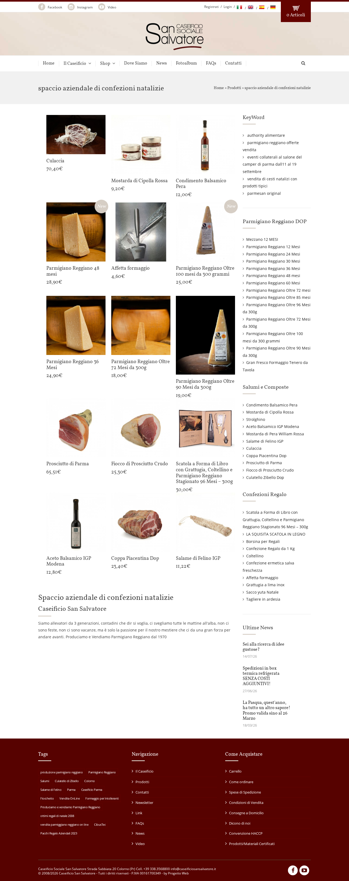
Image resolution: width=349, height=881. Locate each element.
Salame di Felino (50, 790)
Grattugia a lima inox (265, 584)
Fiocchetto (47, 798)
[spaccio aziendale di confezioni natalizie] (175, 47)
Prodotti (234, 88)
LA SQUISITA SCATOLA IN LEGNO (275, 534)
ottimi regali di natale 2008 (57, 816)
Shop (105, 63)
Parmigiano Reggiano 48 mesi (273, 275)
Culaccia (253, 448)
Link (139, 812)
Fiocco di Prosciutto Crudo (270, 470)
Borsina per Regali (263, 541)
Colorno (89, 781)
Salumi (44, 781)
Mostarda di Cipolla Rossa (270, 412)
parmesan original (264, 193)
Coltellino (254, 555)
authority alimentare (266, 135)
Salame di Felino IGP (264, 441)
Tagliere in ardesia (263, 599)
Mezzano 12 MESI (262, 239)
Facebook (54, 7)
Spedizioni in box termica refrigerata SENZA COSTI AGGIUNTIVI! (261, 676)
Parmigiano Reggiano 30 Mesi (273, 261)
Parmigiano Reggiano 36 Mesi (273, 268)
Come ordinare (241, 781)
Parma (71, 790)
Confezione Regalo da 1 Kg (270, 548)
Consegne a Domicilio (246, 812)
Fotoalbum (186, 63)
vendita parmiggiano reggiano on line (64, 824)
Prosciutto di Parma (264, 462)
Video (111, 7)
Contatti (233, 63)
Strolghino (255, 419)
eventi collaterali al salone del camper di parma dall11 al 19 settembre (272, 164)
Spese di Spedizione (245, 792)
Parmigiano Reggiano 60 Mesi (273, 282)
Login (228, 6)
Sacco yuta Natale (262, 592)
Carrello (235, 771)
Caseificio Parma (91, 790)
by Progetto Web (176, 873)
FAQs (211, 63)
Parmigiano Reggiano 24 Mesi (273, 254)
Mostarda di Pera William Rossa (275, 433)
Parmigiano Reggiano (102, 772)
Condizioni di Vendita (246, 802)
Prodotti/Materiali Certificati (252, 843)
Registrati (211, 6)
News (161, 63)
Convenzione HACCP (246, 833)
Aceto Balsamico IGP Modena (272, 426)
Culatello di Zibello (67, 781)
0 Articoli (296, 15)
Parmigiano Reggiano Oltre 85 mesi (278, 297)
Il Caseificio (75, 63)
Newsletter (144, 802)
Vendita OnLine (69, 798)
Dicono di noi (239, 823)
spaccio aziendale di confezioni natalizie (278, 88)
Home (49, 63)
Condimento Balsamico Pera (271, 405)
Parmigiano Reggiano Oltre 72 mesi (278, 290)
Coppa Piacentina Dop (266, 455)
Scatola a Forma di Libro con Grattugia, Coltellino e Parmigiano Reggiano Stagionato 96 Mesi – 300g (275, 519)
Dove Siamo (135, 63)
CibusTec (100, 824)
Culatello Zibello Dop (265, 477)
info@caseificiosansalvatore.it (193, 869)
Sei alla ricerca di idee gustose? (263, 647)
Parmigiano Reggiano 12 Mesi (273, 246)
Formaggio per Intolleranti (102, 798)
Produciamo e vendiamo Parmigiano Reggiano (70, 807)
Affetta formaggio (262, 577)
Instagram (84, 7)
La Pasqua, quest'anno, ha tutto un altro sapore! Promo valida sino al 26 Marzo (266, 711)
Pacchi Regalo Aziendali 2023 (58, 833)
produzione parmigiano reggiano (61, 772)
